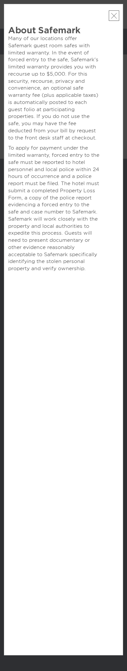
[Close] (114, 15)
